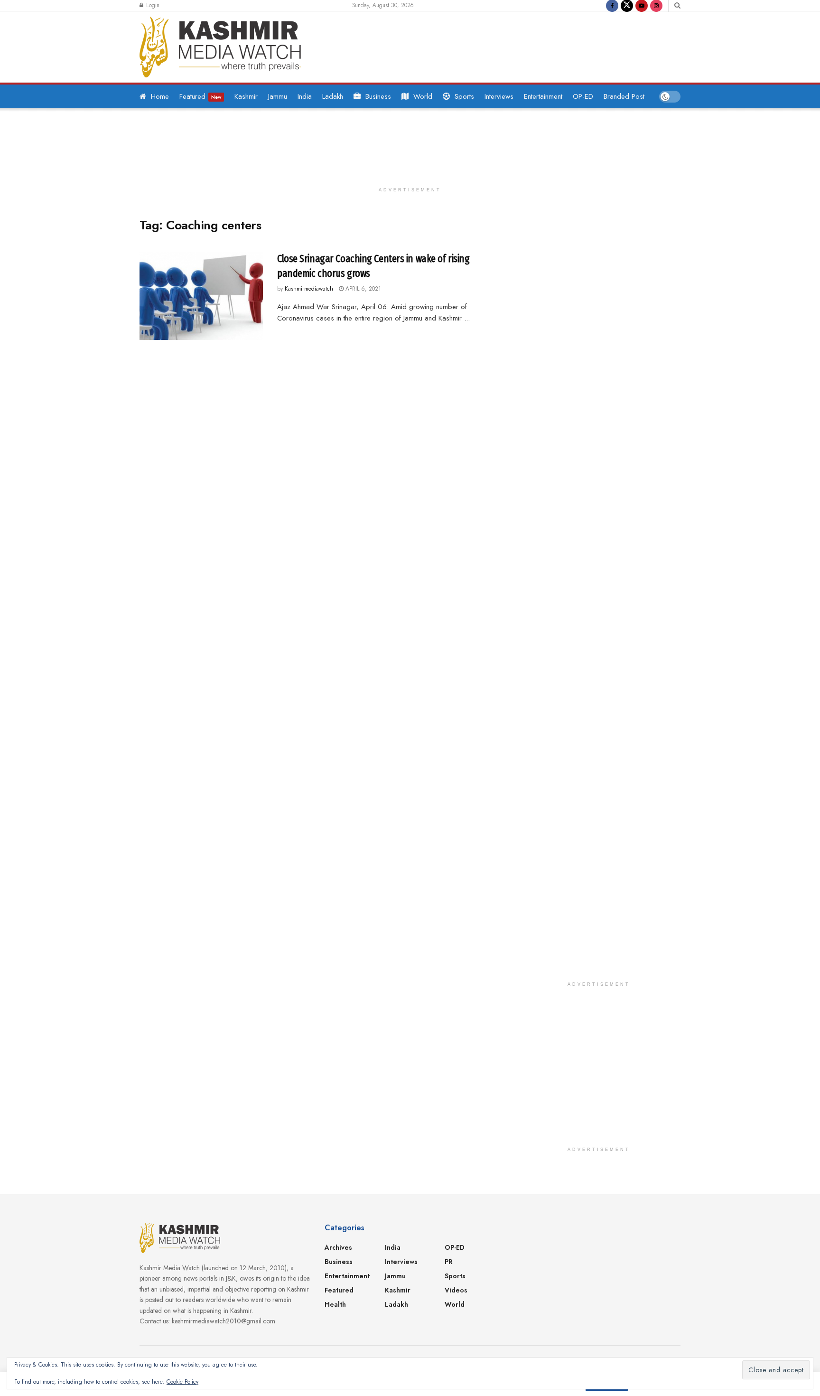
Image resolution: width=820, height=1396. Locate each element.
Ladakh (332, 96)
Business (378, 96)
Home (160, 96)
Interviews (499, 96)
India (305, 96)
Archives (338, 1247)
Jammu (277, 96)
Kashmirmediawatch (309, 288)
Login (151, 5)
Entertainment (543, 96)
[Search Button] (677, 5)
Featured (200, 96)
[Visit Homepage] (220, 47)
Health (335, 1304)
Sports (464, 96)
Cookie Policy (182, 1381)
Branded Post (624, 96)
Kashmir (246, 96)
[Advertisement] (497, 45)
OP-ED (583, 96)
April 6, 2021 (362, 288)
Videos (456, 1290)
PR (449, 1261)
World (422, 96)
